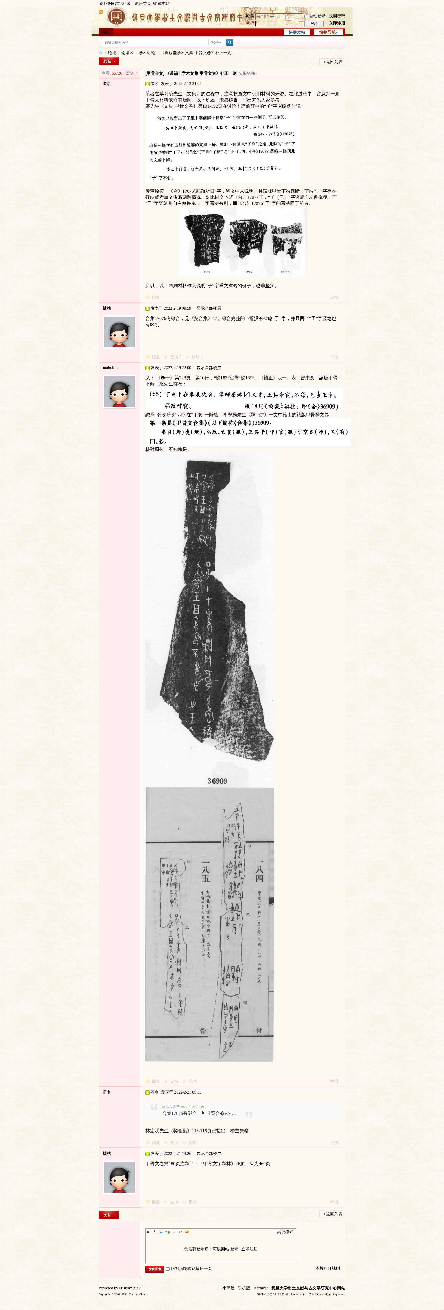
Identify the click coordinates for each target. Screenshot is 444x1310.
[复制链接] (247, 73)
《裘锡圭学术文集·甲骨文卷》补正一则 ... (198, 53)
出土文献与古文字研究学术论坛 (101, 52)
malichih (110, 367)
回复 (156, 297)
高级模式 (285, 1232)
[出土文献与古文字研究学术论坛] (101, 13)
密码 (250, 23)
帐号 (250, 16)
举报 (334, 297)
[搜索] (229, 42)
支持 (175, 357)
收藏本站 (161, 3)
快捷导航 (327, 32)
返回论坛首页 (138, 3)
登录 (234, 1249)
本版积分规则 (327, 1268)
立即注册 (337, 23)
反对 (197, 357)
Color (154, 1231)
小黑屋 (228, 1288)
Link (167, 1231)
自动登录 (317, 16)
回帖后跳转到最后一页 (191, 1268)
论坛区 (127, 53)
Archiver (261, 1288)
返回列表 (334, 62)
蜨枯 (107, 308)
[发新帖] (109, 61)
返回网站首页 (112, 3)
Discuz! (125, 1288)
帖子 (215, 42)
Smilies (186, 1231)
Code (180, 1231)
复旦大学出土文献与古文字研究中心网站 (308, 1288)
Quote (174, 1231)
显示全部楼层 (209, 308)
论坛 (105, 32)
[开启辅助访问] (344, 3)
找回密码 (337, 16)
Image (161, 1231)
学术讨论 (147, 53)
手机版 (244, 1288)
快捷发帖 (297, 32)
